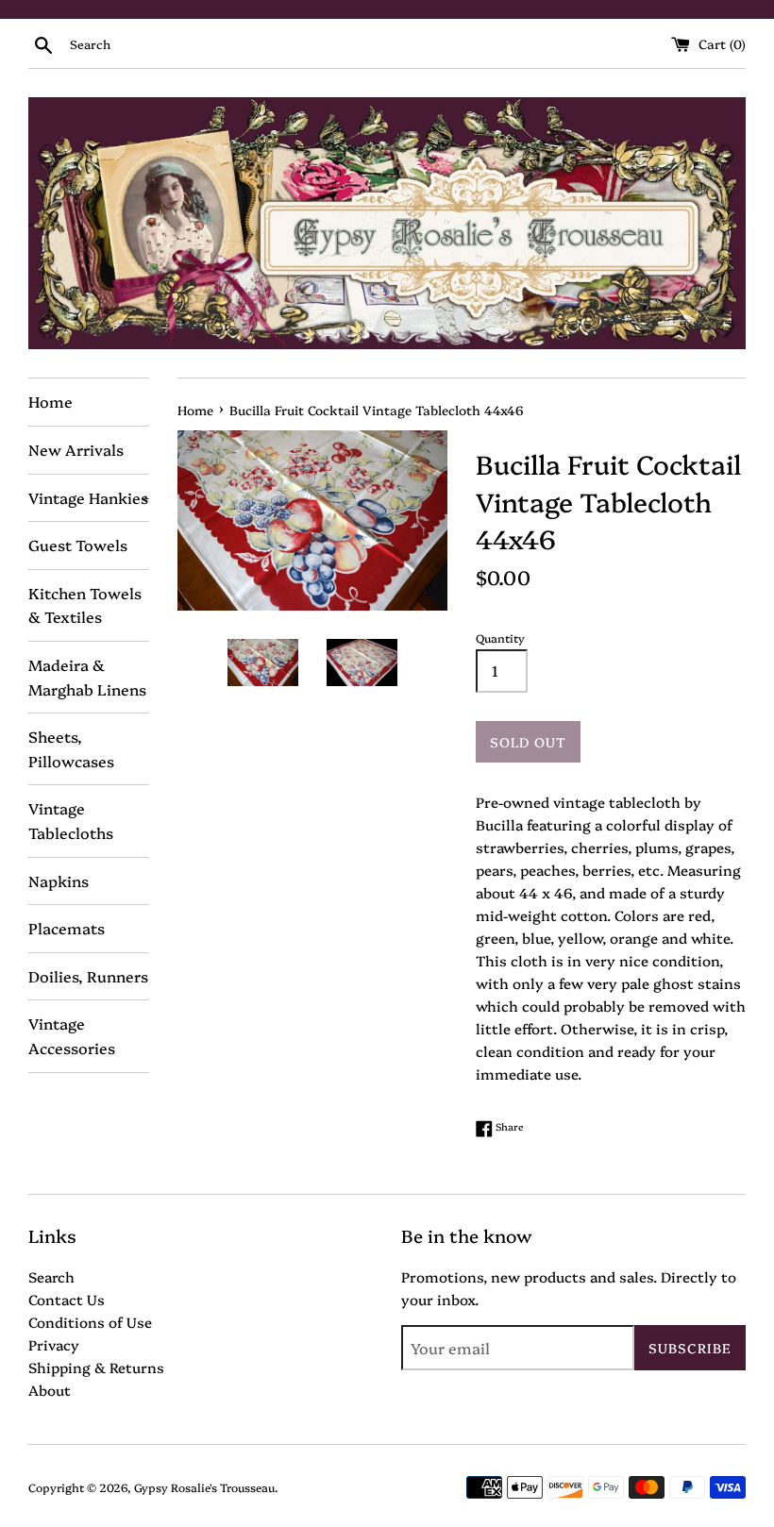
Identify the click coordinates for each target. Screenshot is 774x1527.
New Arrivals (76, 449)
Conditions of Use (90, 1322)
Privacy (53, 1344)
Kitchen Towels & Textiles (85, 605)
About (49, 1390)
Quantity (500, 637)
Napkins (58, 880)
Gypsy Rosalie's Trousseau (204, 1487)
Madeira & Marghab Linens (87, 676)
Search (51, 1276)
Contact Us (66, 1299)
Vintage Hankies (88, 497)
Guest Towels (77, 544)
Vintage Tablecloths (70, 820)
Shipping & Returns (96, 1367)
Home (50, 401)
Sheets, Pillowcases (71, 748)
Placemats (66, 927)
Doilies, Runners (88, 975)
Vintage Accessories (71, 1035)
